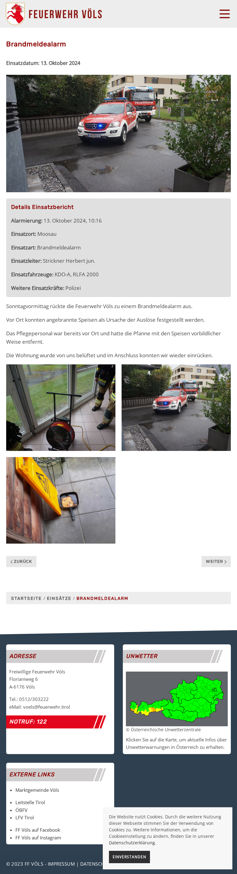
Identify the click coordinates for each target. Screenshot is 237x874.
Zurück (22, 561)
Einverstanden (129, 856)
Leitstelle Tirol (30, 802)
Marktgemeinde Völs (37, 790)
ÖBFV (21, 810)
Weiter (215, 561)
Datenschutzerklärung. (132, 843)
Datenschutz (97, 864)
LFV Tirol (24, 817)
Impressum (61, 864)
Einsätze (59, 598)
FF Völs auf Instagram (38, 837)
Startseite (26, 598)
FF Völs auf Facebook (37, 830)
